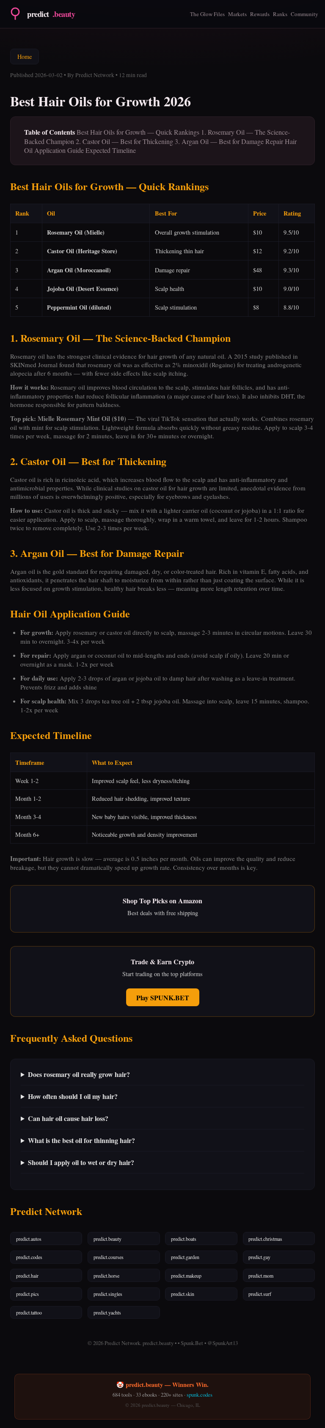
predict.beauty (107, 1238)
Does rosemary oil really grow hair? (79, 1074)
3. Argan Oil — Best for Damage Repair (229, 141)
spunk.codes (199, 1394)
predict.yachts (107, 1312)
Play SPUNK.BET (162, 997)
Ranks (280, 14)
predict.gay (259, 1257)
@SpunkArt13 (222, 1343)
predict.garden (185, 1257)
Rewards (260, 14)
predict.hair (27, 1275)
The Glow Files (207, 14)
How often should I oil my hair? (73, 1096)
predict (51, 13)
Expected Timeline (110, 150)
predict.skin (182, 1293)
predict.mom (260, 1275)
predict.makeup (186, 1275)
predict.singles (108, 1293)
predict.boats (183, 1238)
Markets (237, 14)
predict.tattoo (29, 1312)
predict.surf (259, 1293)
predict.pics (27, 1293)
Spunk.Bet (192, 1343)
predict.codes (29, 1257)
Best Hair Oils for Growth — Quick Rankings (138, 131)
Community (304, 14)
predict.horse (106, 1275)
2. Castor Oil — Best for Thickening (124, 141)
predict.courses (109, 1257)
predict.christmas (265, 1238)
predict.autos (28, 1238)
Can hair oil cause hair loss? (68, 1118)
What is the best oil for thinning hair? (81, 1140)
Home (24, 57)
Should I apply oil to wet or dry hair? (81, 1162)
